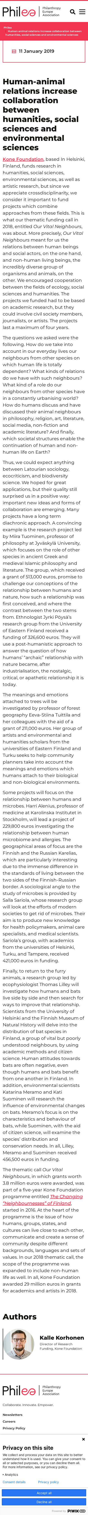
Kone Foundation (23, 159)
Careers (9, 1421)
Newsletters (12, 1415)
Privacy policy (48, 1482)
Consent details (14, 1482)
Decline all (44, 1502)
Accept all (44, 1493)
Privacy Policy (14, 1428)
